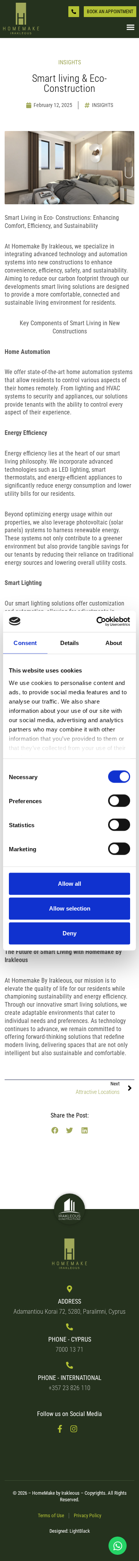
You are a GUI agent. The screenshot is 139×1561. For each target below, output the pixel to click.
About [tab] (113, 643)
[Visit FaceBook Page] (62, 1429)
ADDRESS (69, 1301)
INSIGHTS (102, 105)
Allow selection (69, 908)
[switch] (119, 801)
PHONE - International (70, 1378)
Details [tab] (69, 643)
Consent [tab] (25, 643)
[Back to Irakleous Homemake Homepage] (69, 1254)
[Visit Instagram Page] (76, 1429)
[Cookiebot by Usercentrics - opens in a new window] (98, 621)
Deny (69, 933)
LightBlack (80, 1531)
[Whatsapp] (117, 1546)
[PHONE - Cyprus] (69, 1326)
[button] (130, 27)
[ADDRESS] (69, 1288)
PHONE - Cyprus (69, 1339)
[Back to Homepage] (21, 19)
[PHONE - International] (69, 1365)
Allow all (69, 883)
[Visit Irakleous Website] (69, 1209)
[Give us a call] (73, 11)
